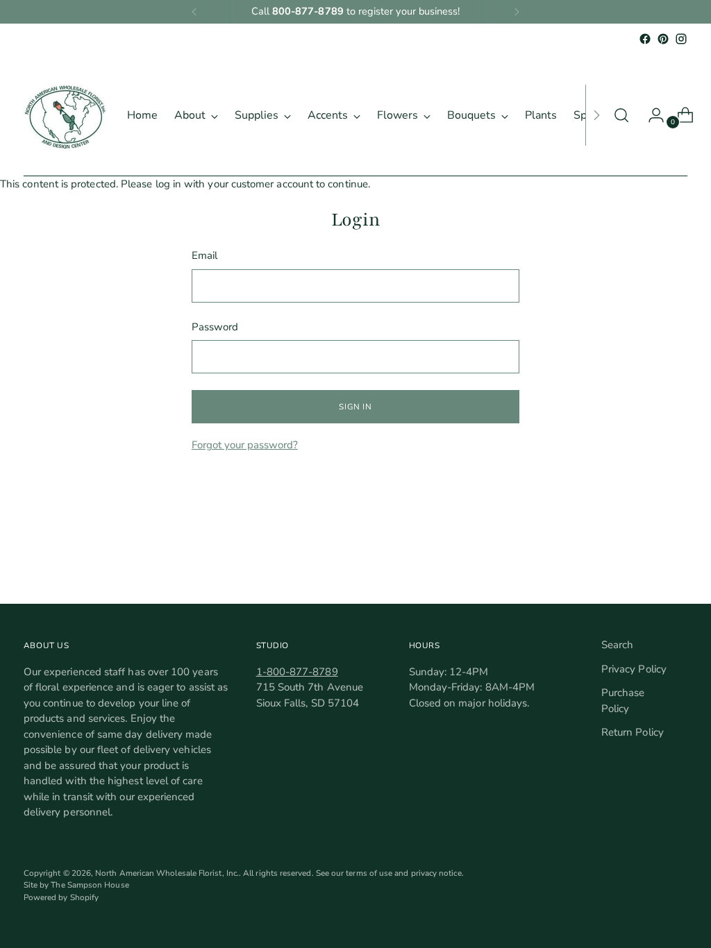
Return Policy (632, 732)
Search (617, 645)
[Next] (516, 12)
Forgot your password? (245, 445)
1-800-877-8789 (297, 672)
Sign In (355, 406)
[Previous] (194, 12)
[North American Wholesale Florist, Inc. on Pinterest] (663, 39)
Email (204, 255)
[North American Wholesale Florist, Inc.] (65, 115)
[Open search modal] (621, 115)
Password (215, 327)
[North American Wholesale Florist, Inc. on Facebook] (645, 39)
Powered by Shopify (61, 897)
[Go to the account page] (650, 115)
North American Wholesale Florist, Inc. (167, 873)
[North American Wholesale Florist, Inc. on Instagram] (681, 39)
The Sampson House (89, 884)
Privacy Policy (634, 669)
